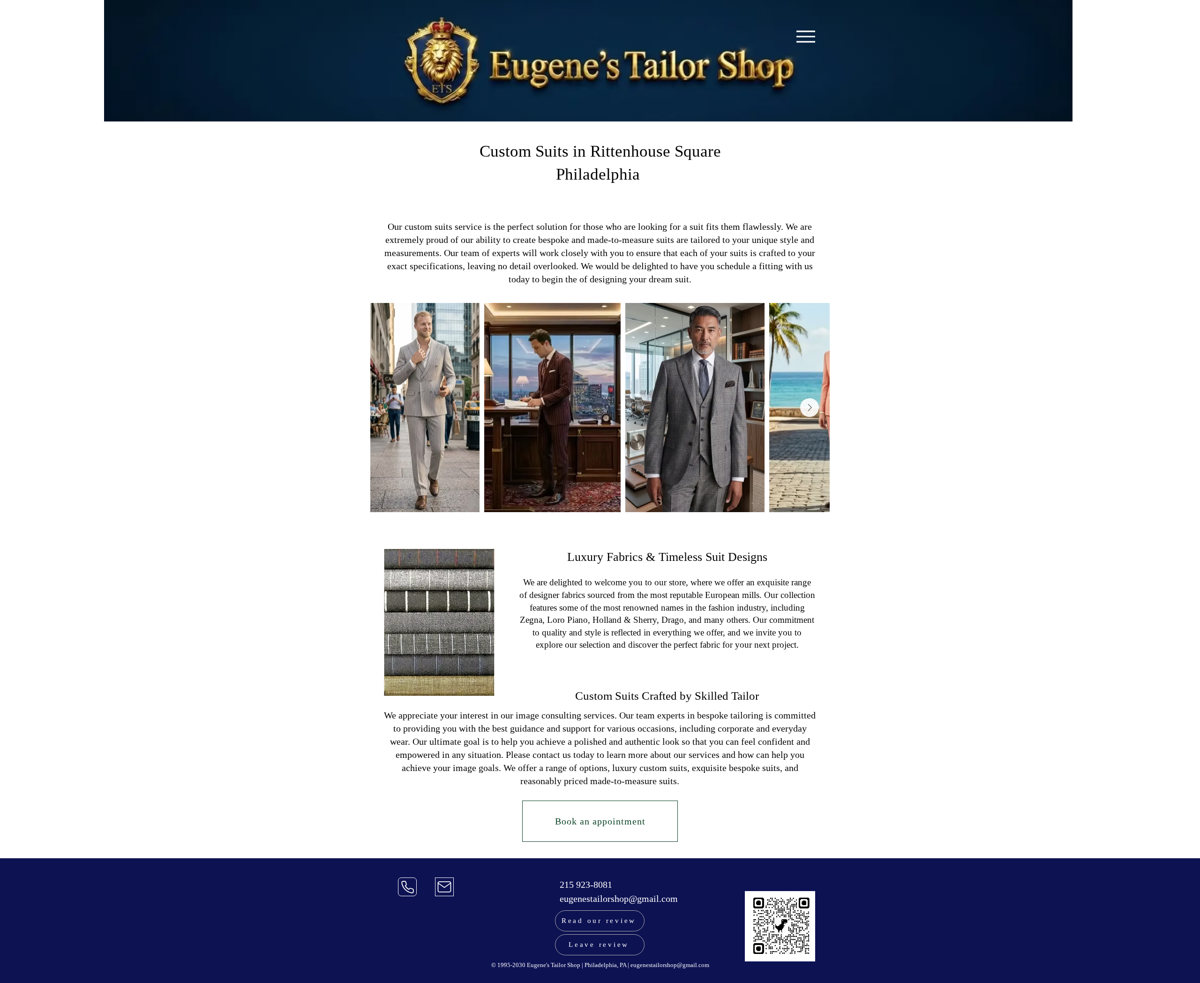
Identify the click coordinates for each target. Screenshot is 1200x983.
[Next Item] (809, 407)
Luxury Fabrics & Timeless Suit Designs (667, 557)
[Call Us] (407, 886)
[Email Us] (444, 886)
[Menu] (805, 36)
